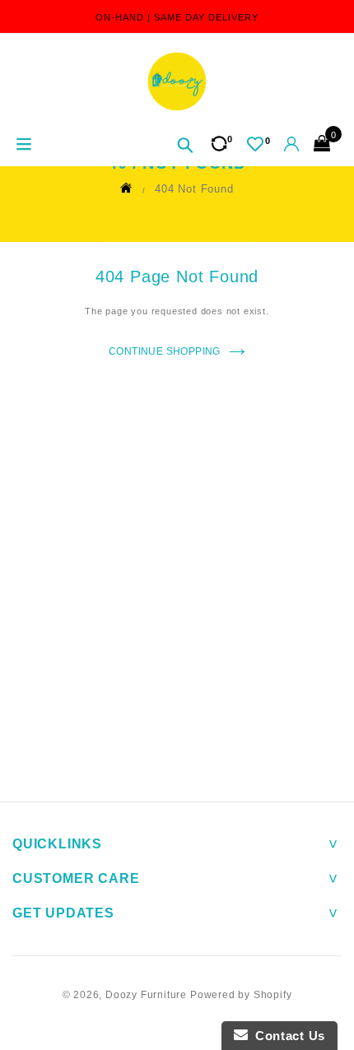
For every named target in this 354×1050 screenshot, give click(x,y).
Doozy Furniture (146, 995)
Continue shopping (165, 351)
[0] (255, 144)
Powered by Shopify (240, 995)
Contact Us (286, 1036)
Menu (22, 145)
